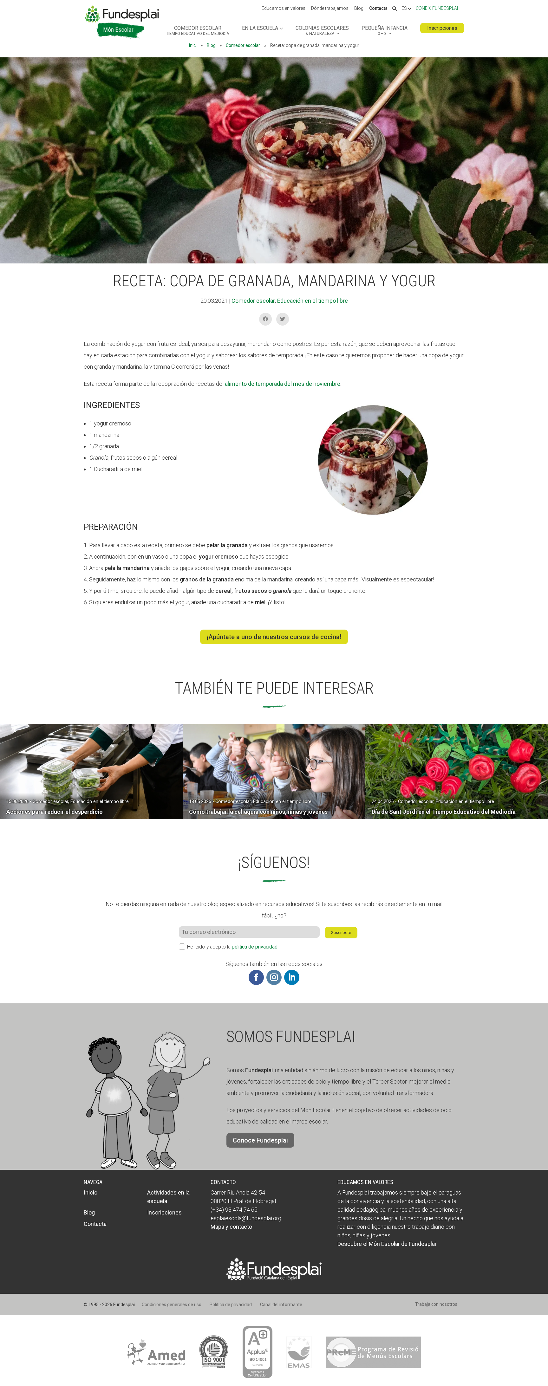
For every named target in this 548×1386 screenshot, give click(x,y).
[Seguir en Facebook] (256, 977)
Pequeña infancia (385, 31)
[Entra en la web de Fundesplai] (274, 1278)
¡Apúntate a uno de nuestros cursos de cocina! (274, 637)
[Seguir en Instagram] (274, 977)
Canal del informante (281, 1304)
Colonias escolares (322, 31)
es (404, 8)
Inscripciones (442, 28)
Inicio (90, 1192)
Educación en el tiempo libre (312, 300)
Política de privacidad (231, 1304)
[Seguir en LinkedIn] (291, 977)
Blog (358, 8)
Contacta (378, 8)
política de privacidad (254, 947)
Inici (193, 45)
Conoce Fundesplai (260, 1140)
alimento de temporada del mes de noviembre (282, 383)
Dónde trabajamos (330, 8)
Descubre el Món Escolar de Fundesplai (386, 1243)
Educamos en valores (283, 8)
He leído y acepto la (232, 947)
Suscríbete (341, 932)
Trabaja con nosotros (436, 1304)
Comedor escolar (197, 31)
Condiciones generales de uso (171, 1304)
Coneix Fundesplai (437, 8)
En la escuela (260, 28)
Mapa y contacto (231, 1226)
